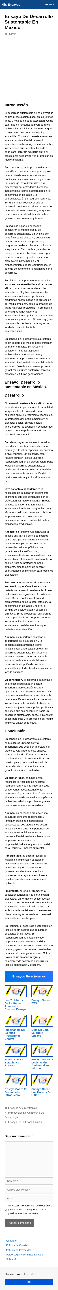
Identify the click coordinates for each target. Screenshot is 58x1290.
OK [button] (29, 1282)
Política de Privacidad (18, 1250)
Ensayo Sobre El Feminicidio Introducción (16, 1092)
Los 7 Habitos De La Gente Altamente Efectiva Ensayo (15, 1005)
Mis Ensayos (11, 4)
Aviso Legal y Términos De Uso (24, 1254)
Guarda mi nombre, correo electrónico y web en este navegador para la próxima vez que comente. (30, 1209)
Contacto (11, 1240)
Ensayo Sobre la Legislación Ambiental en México (42, 1064)
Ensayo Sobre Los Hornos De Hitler (41, 1092)
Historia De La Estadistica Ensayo (14, 1062)
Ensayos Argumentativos (22, 1108)
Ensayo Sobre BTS (40, 1002)
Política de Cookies (17, 1245)
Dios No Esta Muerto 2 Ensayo (40, 1032)
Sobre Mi (11, 1259)
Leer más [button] (29, 1274)
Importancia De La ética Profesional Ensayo (15, 1034)
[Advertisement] (29, 70)
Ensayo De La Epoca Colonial (25, 1122)
